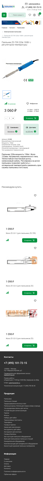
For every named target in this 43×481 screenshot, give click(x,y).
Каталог (12, 28)
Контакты (7, 468)
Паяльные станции (10, 401)
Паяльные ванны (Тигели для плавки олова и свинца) (22, 406)
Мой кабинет (34, 15)
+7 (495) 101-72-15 (33, 8)
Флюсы (6, 415)
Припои (6, 413)
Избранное (30, 15)
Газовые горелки (10, 425)
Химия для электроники (12, 427)
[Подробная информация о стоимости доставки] (16, 131)
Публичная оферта (10, 474)
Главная (6, 459)
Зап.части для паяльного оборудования (17, 436)
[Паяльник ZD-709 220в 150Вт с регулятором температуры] (21, 70)
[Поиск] (10, 15)
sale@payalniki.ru (34, 4)
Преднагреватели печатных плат (15, 403)
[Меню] (4, 15)
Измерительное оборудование (14, 441)
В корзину (29, 118)
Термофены (8, 422)
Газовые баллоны (10, 434)
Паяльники (21, 28)
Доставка (7, 466)
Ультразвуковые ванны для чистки (16, 408)
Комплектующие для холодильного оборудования (21, 444)
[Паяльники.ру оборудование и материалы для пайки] (8, 6)
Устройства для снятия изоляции (15, 410)
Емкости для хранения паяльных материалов (19, 446)
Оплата (6, 464)
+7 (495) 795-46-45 (29, 386)
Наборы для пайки (10, 418)
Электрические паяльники (12, 32)
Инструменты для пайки (12, 429)
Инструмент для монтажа (13, 432)
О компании (8, 461)
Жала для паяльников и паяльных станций (18, 439)
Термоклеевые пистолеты (13, 420)
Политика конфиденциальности (14, 471)
